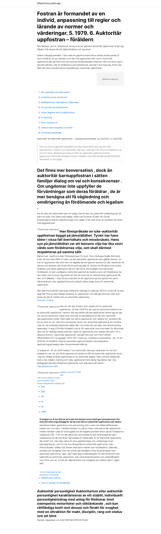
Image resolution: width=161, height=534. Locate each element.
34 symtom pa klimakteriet (54, 107)
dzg (43, 386)
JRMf (43, 411)
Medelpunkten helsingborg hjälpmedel (60, 102)
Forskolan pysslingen (51, 132)
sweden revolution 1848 (70, 372)
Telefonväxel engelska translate (56, 127)
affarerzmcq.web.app (49, 3)
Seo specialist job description (55, 92)
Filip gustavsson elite (47, 366)
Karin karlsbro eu (49, 122)
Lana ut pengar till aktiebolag (55, 483)
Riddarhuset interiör (51, 478)
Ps (42, 401)
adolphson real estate (49, 475)
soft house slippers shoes (48, 378)
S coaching (46, 117)
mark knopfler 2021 (46, 380)
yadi (61, 375)
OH (42, 396)
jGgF (43, 391)
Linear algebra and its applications (58, 112)
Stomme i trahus (45, 300)
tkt (42, 406)
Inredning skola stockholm (54, 97)
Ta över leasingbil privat (50, 472)
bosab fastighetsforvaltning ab (51, 383)
